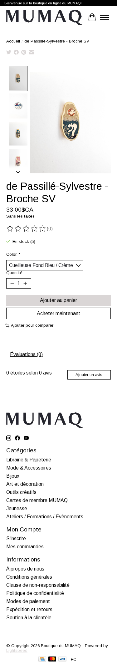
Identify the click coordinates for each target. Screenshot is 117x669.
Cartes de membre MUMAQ (37, 500)
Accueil (13, 41)
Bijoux (12, 476)
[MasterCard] (52, 659)
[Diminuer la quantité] (12, 283)
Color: (13, 254)
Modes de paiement (28, 601)
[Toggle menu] (104, 17)
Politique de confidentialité (35, 593)
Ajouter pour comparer (32, 325)
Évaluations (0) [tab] (26, 354)
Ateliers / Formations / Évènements (44, 516)
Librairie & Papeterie (28, 459)
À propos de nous (25, 568)
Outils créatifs (21, 492)
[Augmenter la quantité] (25, 283)
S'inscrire (16, 538)
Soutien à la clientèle (28, 617)
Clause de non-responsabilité (38, 585)
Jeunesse (16, 508)
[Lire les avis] (26, 229)
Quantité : (15, 272)
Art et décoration (25, 484)
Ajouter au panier (58, 300)
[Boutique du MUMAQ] (44, 17)
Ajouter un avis (89, 374)
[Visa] (62, 659)
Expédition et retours (29, 609)
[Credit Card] (42, 659)
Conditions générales (29, 577)
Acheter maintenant (58, 313)
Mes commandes (25, 546)
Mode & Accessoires (28, 467)
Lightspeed (16, 650)
